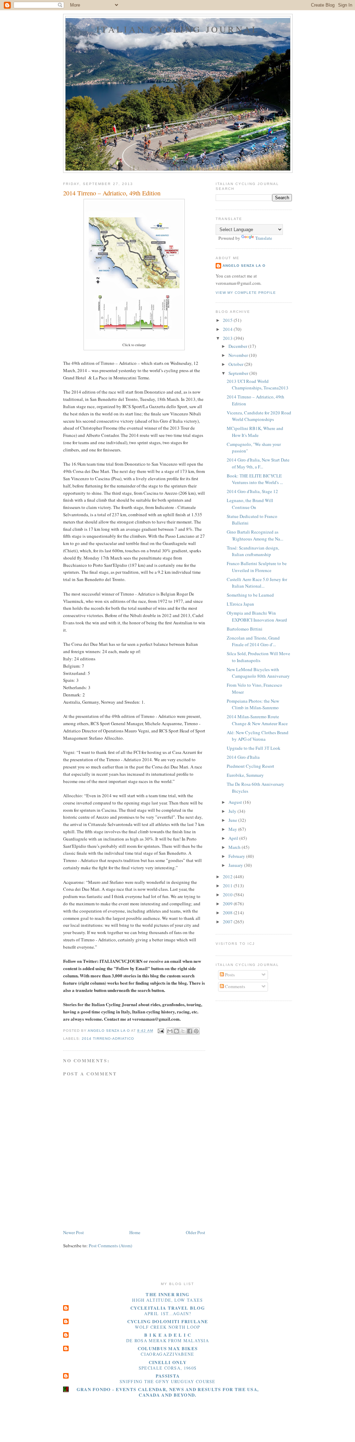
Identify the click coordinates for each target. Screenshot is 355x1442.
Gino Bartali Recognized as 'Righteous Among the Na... (255, 535)
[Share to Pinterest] (196, 1031)
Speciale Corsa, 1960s (168, 1368)
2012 (228, 876)
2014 (228, 329)
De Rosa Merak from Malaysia (167, 1340)
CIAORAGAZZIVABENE (167, 1354)
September (238, 373)
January (236, 865)
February (237, 856)
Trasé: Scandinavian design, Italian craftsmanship (253, 551)
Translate (263, 238)
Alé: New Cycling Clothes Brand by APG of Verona (257, 735)
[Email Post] (161, 1031)
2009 (228, 903)
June (233, 820)
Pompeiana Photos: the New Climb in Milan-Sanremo (253, 704)
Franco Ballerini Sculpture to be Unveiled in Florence (257, 566)
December (238, 346)
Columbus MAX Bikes (168, 1348)
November (238, 355)
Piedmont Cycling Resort (250, 766)
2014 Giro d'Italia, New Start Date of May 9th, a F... (258, 463)
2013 (228, 338)
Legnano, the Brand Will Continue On (250, 503)
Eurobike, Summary (245, 775)
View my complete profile (246, 292)
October (236, 364)
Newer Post (73, 1232)
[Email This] (169, 1031)
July (232, 811)
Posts (229, 974)
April (233, 838)
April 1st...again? (167, 1313)
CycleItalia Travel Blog (167, 1307)
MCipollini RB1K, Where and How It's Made (255, 431)
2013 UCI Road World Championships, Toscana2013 (257, 384)
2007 (228, 921)
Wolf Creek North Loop (167, 1327)
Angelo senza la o (244, 265)
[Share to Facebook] (189, 1031)
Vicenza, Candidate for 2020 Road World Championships (259, 416)
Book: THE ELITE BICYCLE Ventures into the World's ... (255, 479)
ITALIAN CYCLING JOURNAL (178, 29)
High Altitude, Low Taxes (167, 1300)
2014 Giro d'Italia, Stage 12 (252, 491)
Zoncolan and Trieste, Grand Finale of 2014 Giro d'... (253, 641)
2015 (228, 320)
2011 (228, 885)
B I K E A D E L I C (167, 1334)
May (233, 829)
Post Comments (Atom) (110, 1245)
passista (168, 1375)
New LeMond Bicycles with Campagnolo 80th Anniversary (258, 672)
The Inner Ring (167, 1294)
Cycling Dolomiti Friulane (167, 1321)
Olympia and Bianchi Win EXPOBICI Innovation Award (257, 616)
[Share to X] (183, 1031)
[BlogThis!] (176, 1031)
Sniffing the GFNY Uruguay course (168, 1381)
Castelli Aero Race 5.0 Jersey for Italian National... (257, 582)
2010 (228, 894)
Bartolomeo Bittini (244, 629)
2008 (228, 912)
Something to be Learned (250, 595)
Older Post (195, 1232)
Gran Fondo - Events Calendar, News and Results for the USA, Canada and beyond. (168, 1392)
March (235, 847)
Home (134, 1232)
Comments (234, 986)
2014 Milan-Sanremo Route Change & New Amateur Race (257, 720)
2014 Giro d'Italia (243, 757)
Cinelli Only (168, 1362)
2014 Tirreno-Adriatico (108, 1038)
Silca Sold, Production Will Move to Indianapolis (258, 656)
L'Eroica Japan (240, 604)
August (235, 802)
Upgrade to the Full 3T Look (253, 748)
